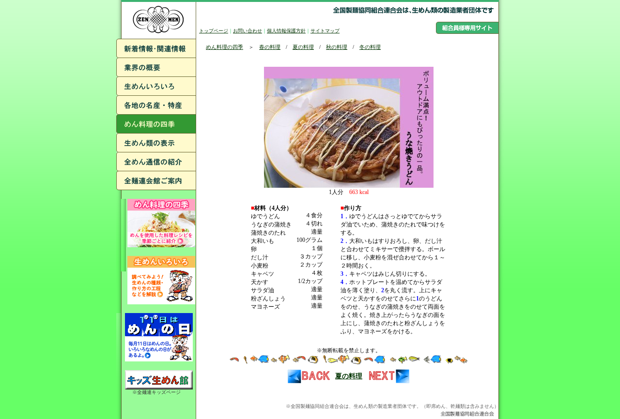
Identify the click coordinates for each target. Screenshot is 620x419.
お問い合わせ (247, 30)
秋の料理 (336, 47)
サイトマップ (325, 30)
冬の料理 (370, 47)
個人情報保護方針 (286, 30)
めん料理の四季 (224, 47)
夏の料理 (303, 47)
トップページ (213, 30)
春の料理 (269, 47)
